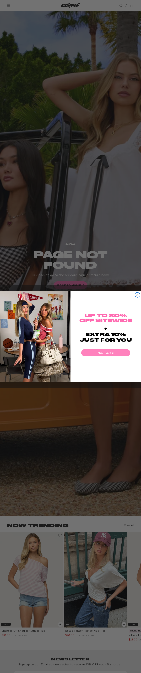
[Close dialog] (137, 294)
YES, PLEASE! (105, 352)
